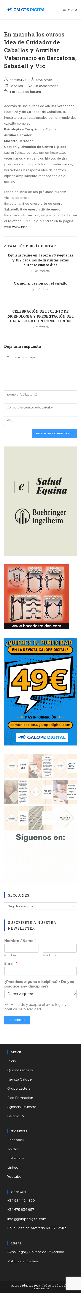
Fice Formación (20, 1098)
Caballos (16, 86)
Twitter (13, 1149)
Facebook (15, 1140)
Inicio (11, 1061)
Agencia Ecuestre (21, 1107)
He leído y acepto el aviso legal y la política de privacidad (37, 1007)
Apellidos (49, 955)
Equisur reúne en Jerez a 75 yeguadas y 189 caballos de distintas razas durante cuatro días (40, 260)
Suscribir (17, 1020)
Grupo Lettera (18, 1088)
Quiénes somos (20, 1070)
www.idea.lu (21, 227)
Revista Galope (19, 1079)
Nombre (10, 955)
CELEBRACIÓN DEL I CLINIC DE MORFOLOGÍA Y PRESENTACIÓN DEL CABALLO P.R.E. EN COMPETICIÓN (40, 316)
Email (10, 963)
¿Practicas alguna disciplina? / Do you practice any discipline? (39, 984)
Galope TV (15, 1116)
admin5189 (18, 80)
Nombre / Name (20, 941)
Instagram (15, 1158)
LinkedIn (14, 1167)
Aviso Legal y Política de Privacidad (35, 1252)
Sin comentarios (45, 86)
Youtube (14, 1176)
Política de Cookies (22, 1261)
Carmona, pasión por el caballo (40, 283)
